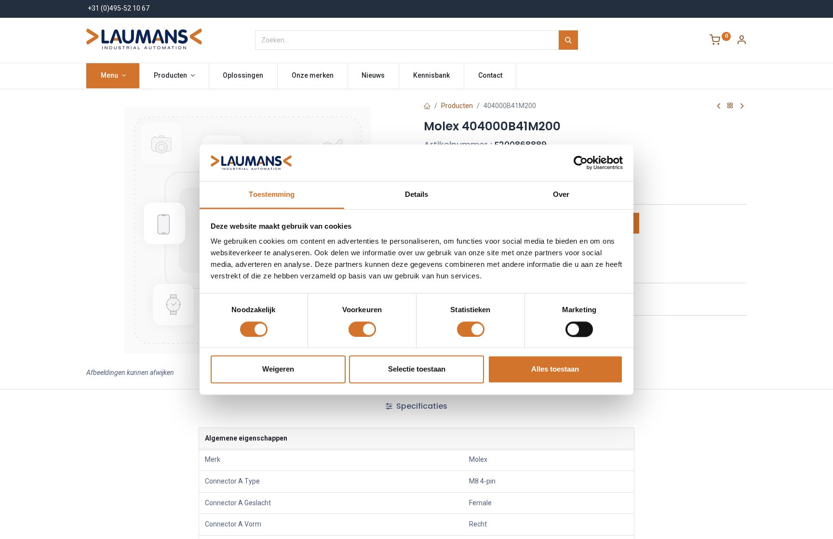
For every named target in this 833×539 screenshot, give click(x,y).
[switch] (362, 329)
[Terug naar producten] (730, 106)
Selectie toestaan (416, 369)
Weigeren (278, 369)
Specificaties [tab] (420, 406)
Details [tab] (417, 195)
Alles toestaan (555, 369)
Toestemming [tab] (272, 195)
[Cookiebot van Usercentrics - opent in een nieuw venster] (580, 162)
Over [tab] (561, 195)
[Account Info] (741, 41)
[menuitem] (243, 75)
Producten (457, 106)
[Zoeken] (568, 40)
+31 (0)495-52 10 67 (118, 8)
